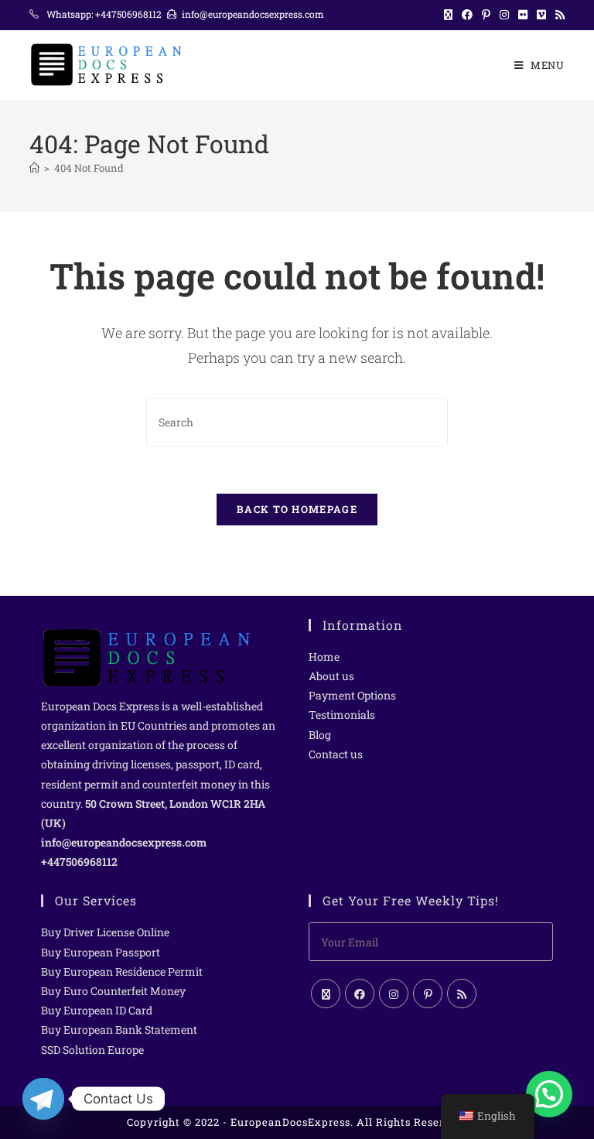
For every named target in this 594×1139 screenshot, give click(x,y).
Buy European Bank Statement (119, 1029)
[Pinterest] (427, 993)
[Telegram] (43, 1099)
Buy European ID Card (96, 1010)
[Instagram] (393, 993)
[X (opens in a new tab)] (448, 14)
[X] (325, 993)
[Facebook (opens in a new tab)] (467, 14)
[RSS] (461, 993)
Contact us (336, 754)
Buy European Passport (100, 952)
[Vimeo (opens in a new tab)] (541, 14)
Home (324, 656)
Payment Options (352, 695)
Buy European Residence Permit (122, 971)
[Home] (34, 168)
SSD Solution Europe (92, 1049)
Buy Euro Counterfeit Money (113, 990)
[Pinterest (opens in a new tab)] (486, 14)
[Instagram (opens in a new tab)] (504, 14)
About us (331, 676)
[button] (549, 1094)
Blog (320, 734)
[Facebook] (359, 993)
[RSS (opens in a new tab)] (558, 14)
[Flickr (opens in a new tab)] (523, 14)
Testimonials (342, 714)
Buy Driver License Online (105, 932)
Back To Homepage (297, 509)
